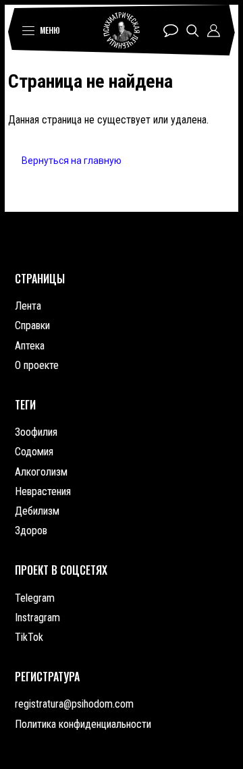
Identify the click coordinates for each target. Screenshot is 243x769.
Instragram (37, 617)
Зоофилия (36, 432)
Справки (32, 325)
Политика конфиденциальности (83, 724)
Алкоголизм (41, 471)
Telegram (35, 598)
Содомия (34, 451)
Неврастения (43, 491)
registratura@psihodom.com (74, 703)
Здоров (31, 530)
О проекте (37, 365)
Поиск (193, 31)
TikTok (29, 637)
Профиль (214, 31)
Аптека (30, 345)
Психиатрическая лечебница (121, 30)
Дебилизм (37, 511)
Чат (171, 31)
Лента (28, 306)
